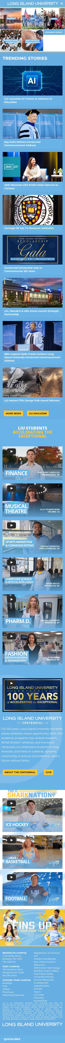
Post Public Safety (43, 973)
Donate (38, 988)
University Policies (44, 976)
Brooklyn (7, 983)
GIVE (49, 772)
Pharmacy (8, 992)
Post (4, 986)
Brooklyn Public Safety (46, 970)
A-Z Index (39, 994)
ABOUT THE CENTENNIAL (19, 772)
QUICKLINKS (12, 1039)
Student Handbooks (45, 958)
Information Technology (47, 967)
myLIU (37, 991)
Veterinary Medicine (13, 995)
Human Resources (44, 979)
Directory (39, 997)
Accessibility (40, 1000)
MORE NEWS (13, 413)
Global (6, 989)
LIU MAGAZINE (38, 413)
